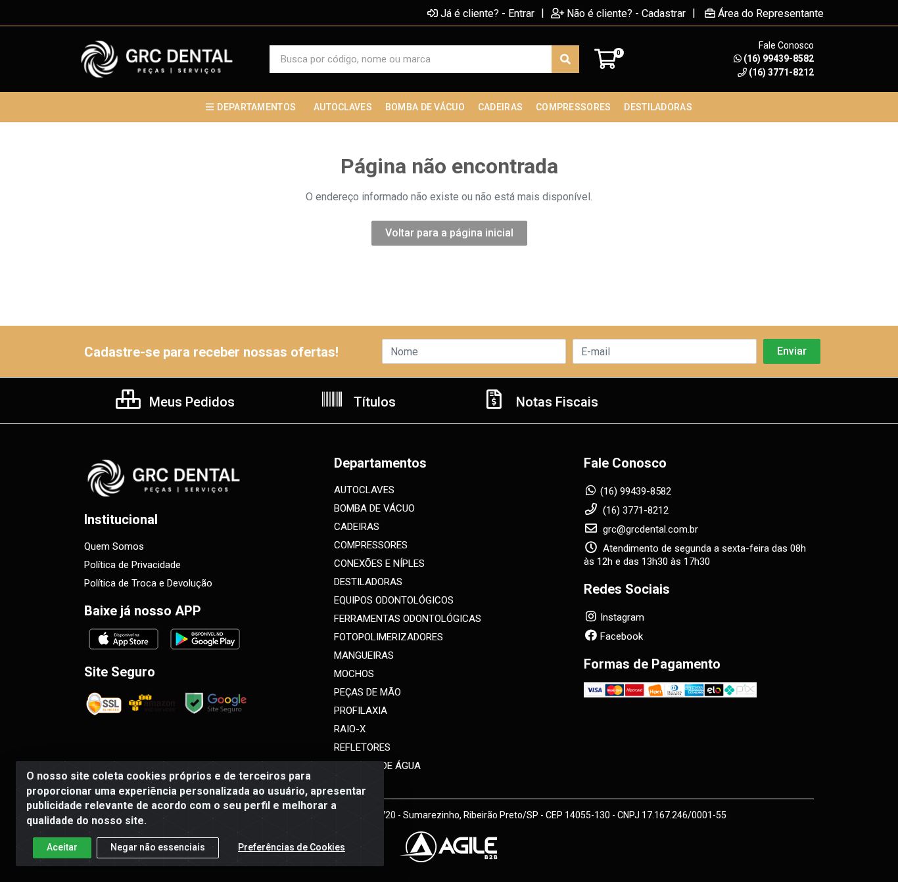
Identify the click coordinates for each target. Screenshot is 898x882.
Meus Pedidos (190, 402)
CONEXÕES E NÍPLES (379, 563)
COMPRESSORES (371, 545)
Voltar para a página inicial (449, 233)
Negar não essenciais (157, 847)
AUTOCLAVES (364, 490)
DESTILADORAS (368, 582)
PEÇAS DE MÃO (367, 692)
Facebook (621, 636)
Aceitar (62, 847)
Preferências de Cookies (291, 847)
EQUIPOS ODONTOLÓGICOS (394, 600)
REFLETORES (362, 747)
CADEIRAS (356, 527)
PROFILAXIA (360, 711)
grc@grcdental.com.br (649, 529)
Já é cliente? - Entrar (487, 13)
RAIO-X (350, 729)
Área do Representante (771, 13)
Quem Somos (114, 546)
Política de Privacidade (132, 565)
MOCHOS (354, 674)
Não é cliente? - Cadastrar (626, 13)
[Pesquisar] (565, 59)
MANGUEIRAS (364, 655)
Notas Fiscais (555, 402)
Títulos (373, 402)
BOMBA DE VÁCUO (374, 508)
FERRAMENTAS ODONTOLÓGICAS (407, 619)
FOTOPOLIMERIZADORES (388, 637)
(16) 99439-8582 (779, 58)
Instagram (622, 617)
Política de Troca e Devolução (148, 583)
